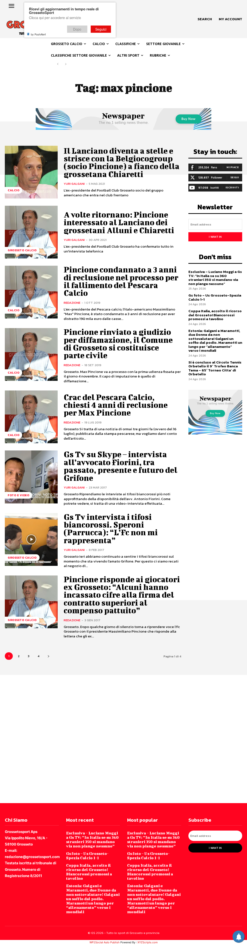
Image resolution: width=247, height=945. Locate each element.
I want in (215, 237)
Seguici (100, 29)
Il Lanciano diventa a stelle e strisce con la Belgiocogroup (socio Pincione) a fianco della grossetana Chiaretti (121, 162)
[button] (205, 19)
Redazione (72, 302)
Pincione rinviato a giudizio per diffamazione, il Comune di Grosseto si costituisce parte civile (118, 343)
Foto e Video (18, 495)
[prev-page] (58, 64)
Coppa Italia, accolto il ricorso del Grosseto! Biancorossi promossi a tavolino (215, 315)
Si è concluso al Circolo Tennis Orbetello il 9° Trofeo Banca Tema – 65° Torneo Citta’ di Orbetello (214, 368)
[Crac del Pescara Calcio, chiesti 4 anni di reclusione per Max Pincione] (31, 416)
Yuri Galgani (74, 183)
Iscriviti (232, 187)
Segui (234, 177)
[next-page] (48, 656)
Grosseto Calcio (22, 250)
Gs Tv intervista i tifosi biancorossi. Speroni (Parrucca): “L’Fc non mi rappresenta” (111, 528)
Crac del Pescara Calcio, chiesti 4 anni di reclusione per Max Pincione (116, 405)
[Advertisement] (123, 738)
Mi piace (232, 167)
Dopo (77, 29)
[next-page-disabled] (65, 64)
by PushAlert (38, 34)
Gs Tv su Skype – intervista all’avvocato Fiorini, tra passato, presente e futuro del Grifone (120, 466)
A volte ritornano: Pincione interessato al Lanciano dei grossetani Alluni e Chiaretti (119, 222)
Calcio (13, 190)
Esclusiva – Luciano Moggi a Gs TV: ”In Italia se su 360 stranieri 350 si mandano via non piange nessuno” (215, 277)
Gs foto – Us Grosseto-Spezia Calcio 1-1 (214, 297)
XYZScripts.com (147, 942)
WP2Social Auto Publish (104, 942)
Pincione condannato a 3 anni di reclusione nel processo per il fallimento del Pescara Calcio (121, 281)
